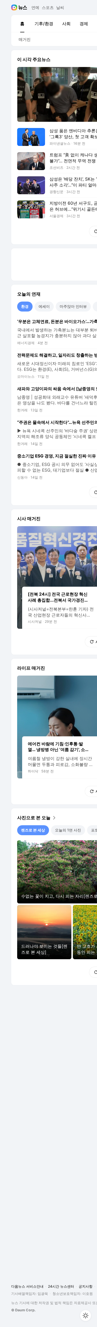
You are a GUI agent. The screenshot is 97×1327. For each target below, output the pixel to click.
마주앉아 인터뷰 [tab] (73, 306)
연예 (35, 7)
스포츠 (48, 7)
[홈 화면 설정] (85, 1315)
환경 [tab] (25, 306)
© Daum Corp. (23, 1310)
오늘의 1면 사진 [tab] (68, 830)
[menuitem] (22, 24)
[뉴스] (22, 7)
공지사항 (86, 1286)
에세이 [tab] (44, 306)
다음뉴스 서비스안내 (27, 1286)
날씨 (60, 7)
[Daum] (14, 7)
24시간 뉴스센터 (61, 1286)
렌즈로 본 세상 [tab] (33, 830)
